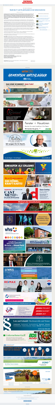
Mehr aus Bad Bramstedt (43, 29)
